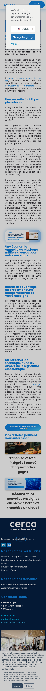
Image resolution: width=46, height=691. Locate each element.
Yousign (37, 384)
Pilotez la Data (8, 570)
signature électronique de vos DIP (23, 79)
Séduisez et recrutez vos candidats (18, 584)
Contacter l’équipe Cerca (14, 622)
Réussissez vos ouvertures (14, 566)
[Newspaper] (9, 545)
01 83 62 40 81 (8, 615)
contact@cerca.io (10, 619)
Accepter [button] (17, 686)
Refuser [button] (29, 686)
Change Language (23, 37)
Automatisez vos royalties (14, 588)
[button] (23, 5)
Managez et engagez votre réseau (18, 556)
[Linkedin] (3, 545)
